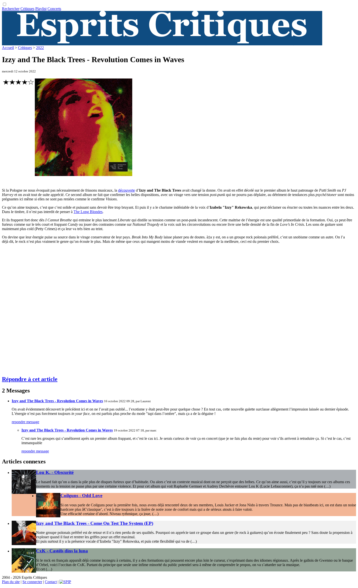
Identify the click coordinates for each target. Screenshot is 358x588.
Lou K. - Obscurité (55, 472)
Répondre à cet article (29, 379)
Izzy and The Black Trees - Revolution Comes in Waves (57, 401)
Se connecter (32, 582)
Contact (51, 582)
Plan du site (11, 582)
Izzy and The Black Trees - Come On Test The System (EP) (94, 523)
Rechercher (10, 9)
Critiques (27, 9)
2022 (40, 48)
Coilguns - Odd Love (81, 495)
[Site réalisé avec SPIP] (65, 582)
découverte (126, 190)
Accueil (8, 48)
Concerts (54, 9)
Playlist (41, 9)
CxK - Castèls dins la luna (62, 550)
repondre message (25, 422)
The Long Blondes (88, 212)
